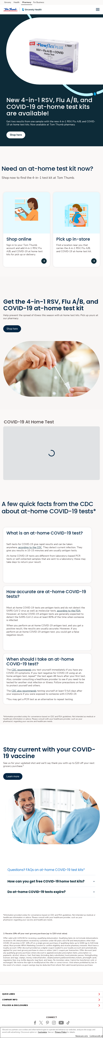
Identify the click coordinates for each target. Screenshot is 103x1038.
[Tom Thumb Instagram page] (54, 1022)
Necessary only (82, 1036)
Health (16, 2)
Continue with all (96, 1036)
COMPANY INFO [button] (9, 999)
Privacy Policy (61, 1032)
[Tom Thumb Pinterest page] (48, 1022)
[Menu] (98, 9)
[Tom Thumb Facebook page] (35, 1022)
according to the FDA (68, 610)
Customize (42, 1032)
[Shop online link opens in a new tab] (44, 261)
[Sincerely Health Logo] (32, 10)
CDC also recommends (24, 690)
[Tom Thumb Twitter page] (41, 1022)
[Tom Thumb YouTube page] (61, 1022)
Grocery (7, 2)
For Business (38, 2)
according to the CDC (30, 547)
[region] (51, 1032)
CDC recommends (21, 669)
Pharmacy (26, 2)
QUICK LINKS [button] (8, 994)
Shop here (16, 135)
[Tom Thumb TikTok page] (68, 1022)
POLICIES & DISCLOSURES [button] (15, 1005)
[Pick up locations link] (94, 261)
